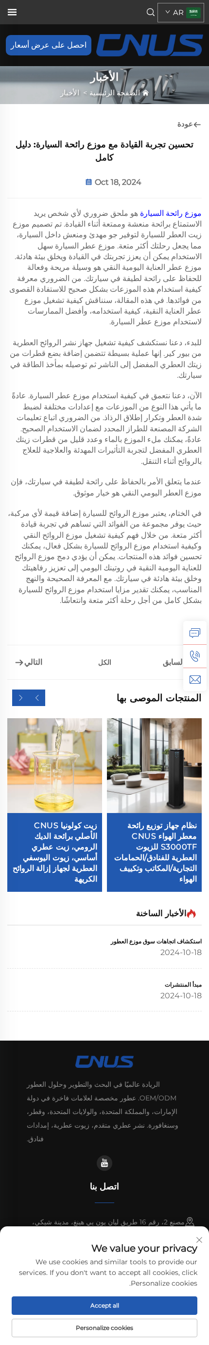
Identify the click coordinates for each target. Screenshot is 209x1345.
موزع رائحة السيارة (170, 213)
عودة (185, 123)
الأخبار (69, 92)
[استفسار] (195, 632)
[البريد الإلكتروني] (195, 679)
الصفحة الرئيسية (114, 92)
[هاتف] (195, 656)
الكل (104, 662)
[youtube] (104, 1163)
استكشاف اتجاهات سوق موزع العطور (156, 941)
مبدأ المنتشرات (183, 984)
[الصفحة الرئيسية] (149, 44)
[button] (37, 698)
